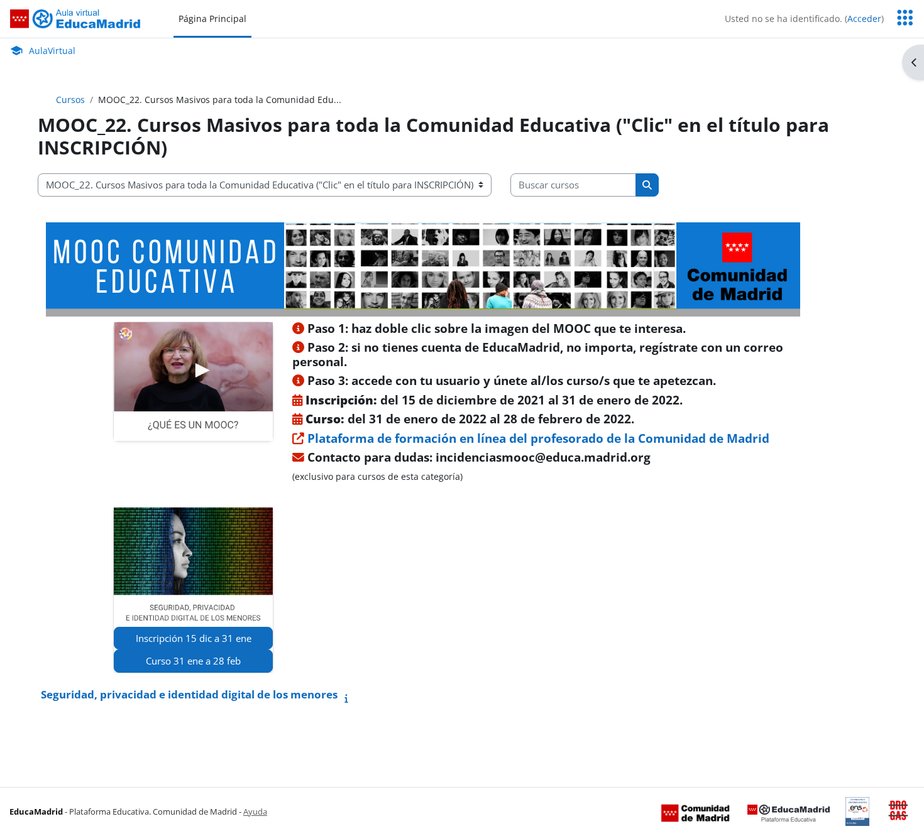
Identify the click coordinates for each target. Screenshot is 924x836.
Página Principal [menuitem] (212, 18)
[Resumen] (349, 698)
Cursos (70, 100)
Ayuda (255, 811)
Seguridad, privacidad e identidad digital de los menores (189, 694)
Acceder (864, 18)
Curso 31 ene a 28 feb (193, 660)
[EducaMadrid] (788, 812)
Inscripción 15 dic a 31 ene (193, 638)
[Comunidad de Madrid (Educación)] (695, 812)
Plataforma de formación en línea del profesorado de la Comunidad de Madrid (536, 438)
